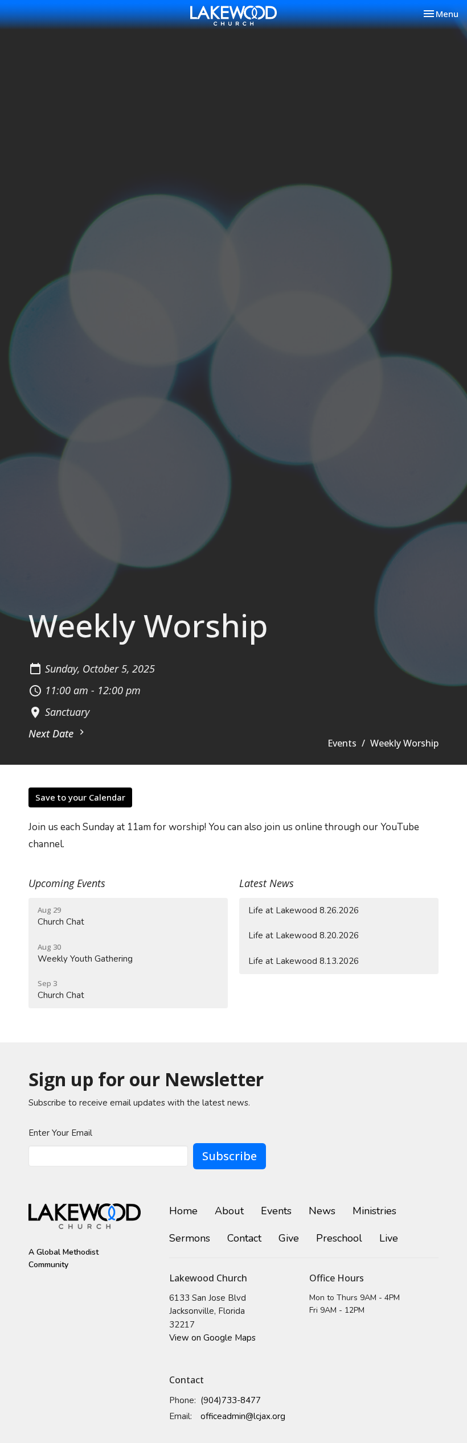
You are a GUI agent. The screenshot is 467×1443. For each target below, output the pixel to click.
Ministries (374, 1211)
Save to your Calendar (80, 797)
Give (288, 1238)
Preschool (339, 1238)
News (322, 1211)
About (229, 1211)
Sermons (189, 1238)
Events (342, 743)
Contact (244, 1238)
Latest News (266, 883)
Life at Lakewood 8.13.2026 (303, 961)
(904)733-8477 (230, 1400)
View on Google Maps (212, 1337)
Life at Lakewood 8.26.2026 (303, 910)
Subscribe (229, 1156)
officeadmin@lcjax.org (242, 1416)
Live (388, 1238)
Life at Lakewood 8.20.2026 (303, 935)
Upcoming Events (66, 883)
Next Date (52, 733)
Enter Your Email (60, 1133)
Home (183, 1211)
